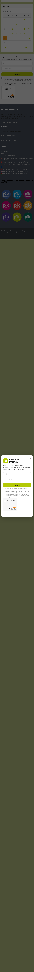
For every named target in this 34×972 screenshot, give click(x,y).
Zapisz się (17, 485)
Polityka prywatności (20, 497)
